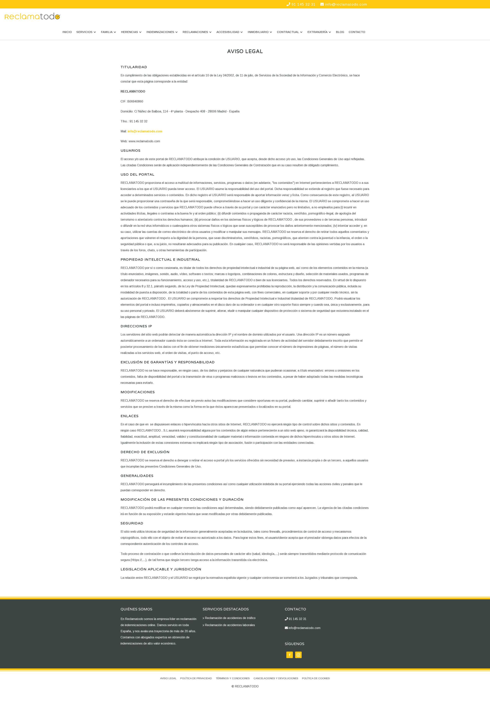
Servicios (84, 32)
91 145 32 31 (303, 4)
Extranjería (317, 32)
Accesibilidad (227, 32)
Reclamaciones (195, 32)
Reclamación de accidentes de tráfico (230, 618)
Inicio (67, 32)
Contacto (357, 32)
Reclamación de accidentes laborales (230, 625)
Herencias (129, 32)
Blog (340, 32)
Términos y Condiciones (233, 678)
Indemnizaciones (160, 32)
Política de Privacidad (196, 678)
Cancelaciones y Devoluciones (276, 678)
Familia (107, 32)
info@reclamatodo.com (345, 4)
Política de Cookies (316, 678)
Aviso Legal (168, 678)
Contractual (288, 32)
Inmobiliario (258, 32)
